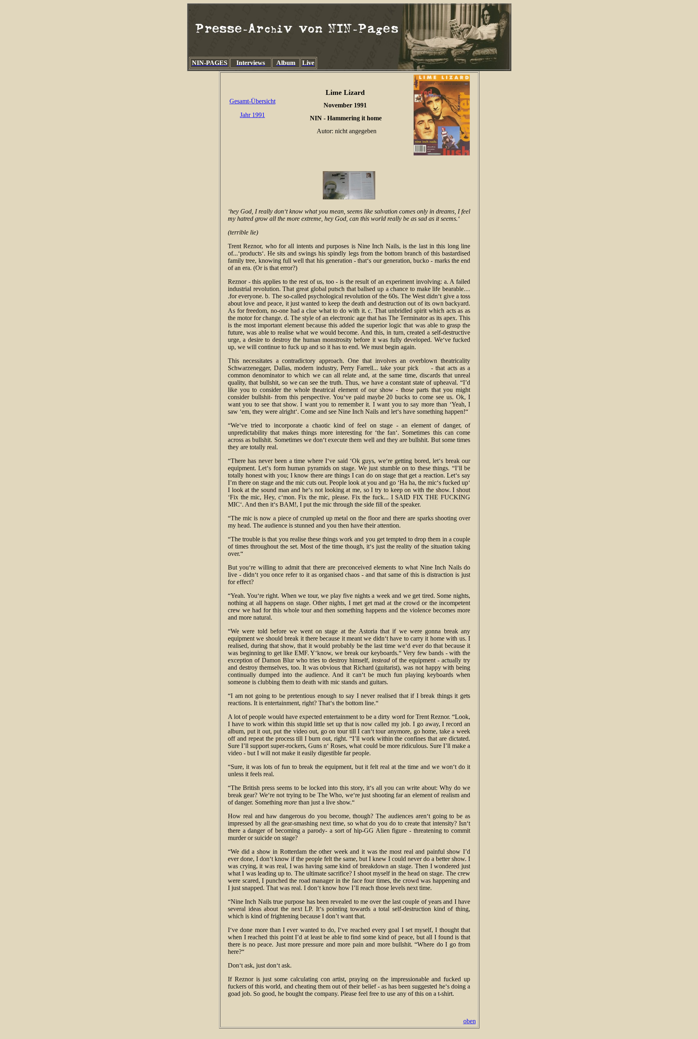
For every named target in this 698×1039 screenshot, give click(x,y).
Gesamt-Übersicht (252, 101)
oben (469, 1021)
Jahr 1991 (252, 114)
